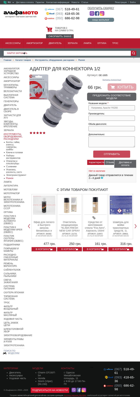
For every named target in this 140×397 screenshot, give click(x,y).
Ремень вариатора (10, 264)
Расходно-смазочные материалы (11, 257)
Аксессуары (13, 43)
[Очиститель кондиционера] (70, 214)
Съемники (11, 166)
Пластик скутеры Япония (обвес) (13, 238)
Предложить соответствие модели (112, 97)
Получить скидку (101, 8)
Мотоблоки (11, 189)
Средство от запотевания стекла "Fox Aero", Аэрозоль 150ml (95, 226)
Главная (7, 60)
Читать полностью (111, 80)
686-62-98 (67, 18)
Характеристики (96, 162)
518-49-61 (67, 9)
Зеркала (73, 43)
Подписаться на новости (50, 390)
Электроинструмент (16, 175)
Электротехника (14, 345)
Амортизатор (34, 43)
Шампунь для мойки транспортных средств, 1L (121, 226)
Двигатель (55, 43)
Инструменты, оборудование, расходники (54, 60)
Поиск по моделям (11, 352)
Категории (11, 368)
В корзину (42, 249)
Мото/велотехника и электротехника (14, 199)
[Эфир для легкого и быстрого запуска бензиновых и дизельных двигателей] (44, 214)
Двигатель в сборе (11, 110)
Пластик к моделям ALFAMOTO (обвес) (10, 220)
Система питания (9, 287)
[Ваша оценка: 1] (31, 133)
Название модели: (97, 103)
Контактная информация (57, 2)
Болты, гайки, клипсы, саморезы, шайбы (13, 146)
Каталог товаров (23, 60)
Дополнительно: (96, 134)
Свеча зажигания (11, 281)
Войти (133, 2)
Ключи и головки (14, 152)
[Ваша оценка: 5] (44, 133)
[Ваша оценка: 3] (37, 133)
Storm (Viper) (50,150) (45, 382)
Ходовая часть (13, 319)
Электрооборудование (18, 335)
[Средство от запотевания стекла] (95, 214)
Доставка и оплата (25, 2)
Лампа (87, 43)
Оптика (101, 43)
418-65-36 (67, 13)
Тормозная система (11, 297)
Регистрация (121, 2)
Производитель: (96, 113)
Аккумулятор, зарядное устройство (12, 71)
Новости (75, 2)
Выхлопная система (11, 96)
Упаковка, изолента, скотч (14, 170)
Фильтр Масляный (10, 314)
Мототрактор (12, 193)
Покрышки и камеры (11, 249)
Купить (125, 87)
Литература (11, 186)
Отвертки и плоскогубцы (12, 162)
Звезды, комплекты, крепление (11, 124)
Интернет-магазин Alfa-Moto (75, 395)
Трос (115, 43)
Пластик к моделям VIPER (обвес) (13, 229)
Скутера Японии (14, 292)
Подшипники (12, 245)
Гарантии (40, 2)
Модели (37, 368)
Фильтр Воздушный (11, 307)
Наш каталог (101, 19)
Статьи (84, 2)
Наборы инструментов (13, 156)
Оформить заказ (60, 36)
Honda (41, 378)
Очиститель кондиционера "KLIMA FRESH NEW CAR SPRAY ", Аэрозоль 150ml (69, 228)
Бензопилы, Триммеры (11, 86)
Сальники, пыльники (10, 274)
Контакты (67, 368)
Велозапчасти (13, 91)
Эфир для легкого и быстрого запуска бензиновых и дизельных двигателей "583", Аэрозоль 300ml (43, 231)
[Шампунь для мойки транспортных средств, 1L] (121, 214)
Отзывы (110, 162)
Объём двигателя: (97, 124)
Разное (81, 60)
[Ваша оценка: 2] (34, 133)
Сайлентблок (12, 270)
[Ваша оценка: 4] (41, 133)
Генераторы (11, 101)
